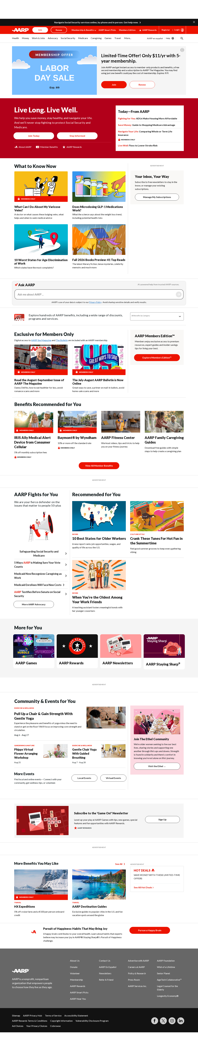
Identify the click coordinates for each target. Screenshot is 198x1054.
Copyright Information (61, 1020)
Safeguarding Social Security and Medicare (39, 553)
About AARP (25, 146)
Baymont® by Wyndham (77, 437)
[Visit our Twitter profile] (163, 1020)
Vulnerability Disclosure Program (92, 1020)
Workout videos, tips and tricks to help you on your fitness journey (120, 445)
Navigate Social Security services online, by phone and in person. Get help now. (96, 22)
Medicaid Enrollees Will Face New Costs (37, 584)
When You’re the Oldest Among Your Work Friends (97, 599)
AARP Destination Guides (89, 906)
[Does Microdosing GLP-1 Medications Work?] (99, 186)
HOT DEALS (142, 870)
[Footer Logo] (32, 971)
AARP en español (155, 38)
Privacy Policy (95, 302)
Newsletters (105, 973)
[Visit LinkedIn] (180, 1020)
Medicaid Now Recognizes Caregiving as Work (38, 575)
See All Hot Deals (143, 887)
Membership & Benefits (83, 30)
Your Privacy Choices (36, 1026)
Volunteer (75, 973)
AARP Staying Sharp (163, 664)
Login (177, 29)
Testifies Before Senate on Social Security (37, 594)
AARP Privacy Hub (32, 1015)
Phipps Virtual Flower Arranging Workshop (26, 753)
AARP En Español (107, 967)
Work (75, 534)
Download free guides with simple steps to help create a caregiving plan (163, 449)
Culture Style (137, 534)
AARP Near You (78, 998)
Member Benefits (49, 146)
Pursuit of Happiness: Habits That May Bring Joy (75, 928)
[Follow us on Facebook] (154, 1020)
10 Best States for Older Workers (99, 538)
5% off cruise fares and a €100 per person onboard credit (39, 913)
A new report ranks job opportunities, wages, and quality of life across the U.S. (96, 546)
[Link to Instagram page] (172, 1020)
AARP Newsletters (117, 663)
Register (166, 30)
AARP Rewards (149, 30)
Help (168, 38)
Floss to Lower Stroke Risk (138, 145)
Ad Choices (17, 1026)
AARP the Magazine (41, 340)
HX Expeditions (24, 906)
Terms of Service (53, 1015)
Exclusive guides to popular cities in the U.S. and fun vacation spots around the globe (97, 913)
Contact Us (104, 960)
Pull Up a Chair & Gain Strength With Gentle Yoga (43, 716)
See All (118, 864)
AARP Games (26, 663)
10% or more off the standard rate (74, 443)
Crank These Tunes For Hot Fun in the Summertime (156, 540)
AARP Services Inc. (137, 986)
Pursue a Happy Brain (149, 930)
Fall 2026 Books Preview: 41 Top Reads (98, 260)
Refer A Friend (106, 979)
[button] (194, 21)
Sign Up (162, 819)
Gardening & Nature (24, 745)
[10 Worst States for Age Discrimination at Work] (41, 239)
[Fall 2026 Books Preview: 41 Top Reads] (99, 239)
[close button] (182, 50)
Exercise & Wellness (24, 708)
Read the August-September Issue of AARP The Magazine (39, 381)
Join (114, 84)
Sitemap (16, 1015)
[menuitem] (15, 39)
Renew (142, 84)
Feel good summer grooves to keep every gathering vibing (155, 550)
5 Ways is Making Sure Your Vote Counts (37, 564)
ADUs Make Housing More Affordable (147, 118)
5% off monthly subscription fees (30, 452)
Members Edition (127, 30)
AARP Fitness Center (118, 437)
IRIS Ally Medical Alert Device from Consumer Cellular (32, 442)
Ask (179, 294)
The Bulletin (62, 340)
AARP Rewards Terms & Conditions (29, 1020)
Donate (73, 967)
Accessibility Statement (76, 1015)
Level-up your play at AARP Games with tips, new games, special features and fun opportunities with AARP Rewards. (105, 821)
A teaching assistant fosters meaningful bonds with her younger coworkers (97, 609)
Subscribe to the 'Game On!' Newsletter (101, 813)
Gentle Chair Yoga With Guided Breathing (84, 753)
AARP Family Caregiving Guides (164, 439)
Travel (17, 902)
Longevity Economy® (168, 995)
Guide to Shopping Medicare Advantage (146, 125)
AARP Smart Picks (107, 30)
